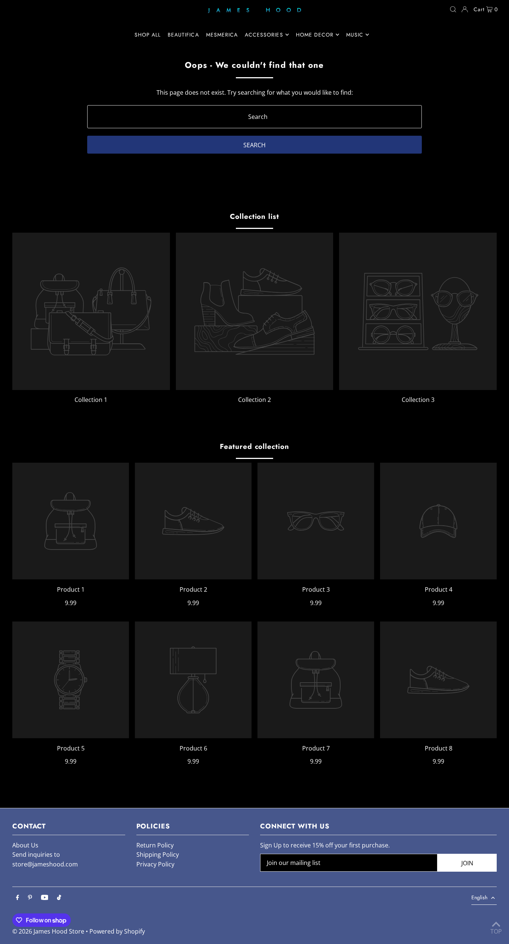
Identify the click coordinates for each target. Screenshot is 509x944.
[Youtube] (44, 898)
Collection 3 (418, 400)
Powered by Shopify (117, 931)
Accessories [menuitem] (264, 34)
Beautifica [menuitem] (183, 34)
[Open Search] (453, 9)
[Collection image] (91, 311)
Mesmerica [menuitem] (222, 34)
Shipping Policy (157, 854)
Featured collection (254, 446)
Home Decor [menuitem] (315, 34)
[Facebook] (17, 898)
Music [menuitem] (354, 34)
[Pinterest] (30, 898)
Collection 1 (91, 400)
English (479, 897)
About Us (25, 845)
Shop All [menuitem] (148, 34)
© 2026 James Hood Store (48, 931)
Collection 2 (254, 400)
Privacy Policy (155, 864)
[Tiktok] (59, 898)
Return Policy (155, 845)
